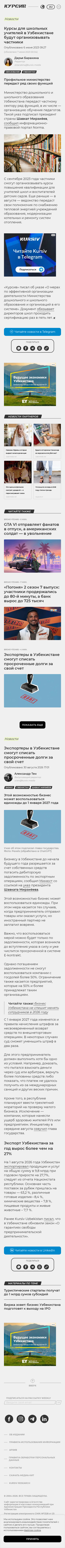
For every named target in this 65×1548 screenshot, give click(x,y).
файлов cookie (32, 1530)
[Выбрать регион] (42, 7)
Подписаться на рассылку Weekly (28, 1398)
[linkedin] (44, 1419)
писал (49, 1219)
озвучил (40, 1129)
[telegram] (32, 1419)
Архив (13, 1450)
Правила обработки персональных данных (32, 1458)
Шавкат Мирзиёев (41, 787)
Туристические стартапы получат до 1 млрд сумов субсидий (32, 1292)
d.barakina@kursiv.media (27, 65)
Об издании (17, 1434)
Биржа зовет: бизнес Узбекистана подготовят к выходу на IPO (32, 1307)
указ (26, 885)
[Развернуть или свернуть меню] (59, 7)
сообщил (11, 123)
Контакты (15, 1468)
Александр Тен (25, 773)
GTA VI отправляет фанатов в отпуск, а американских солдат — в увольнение (31, 529)
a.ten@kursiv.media (24, 780)
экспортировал (16, 1166)
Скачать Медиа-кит (21, 1475)
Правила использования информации (34, 1442)
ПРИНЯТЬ (32, 1539)
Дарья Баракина (26, 58)
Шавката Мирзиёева (21, 890)
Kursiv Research (19, 1483)
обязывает (45, 309)
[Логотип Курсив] (15, 6)
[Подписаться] (58, 1402)
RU (51, 6)
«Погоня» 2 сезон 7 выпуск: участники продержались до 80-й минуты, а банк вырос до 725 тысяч (31, 594)
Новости (11, 19)
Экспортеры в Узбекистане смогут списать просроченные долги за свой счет (32, 661)
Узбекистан (29, 72)
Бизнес (9, 787)
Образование (13, 72)
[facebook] (9, 1419)
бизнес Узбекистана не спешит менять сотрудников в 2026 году (33, 1008)
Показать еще (32, 724)
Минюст (46, 881)
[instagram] (21, 1419)
